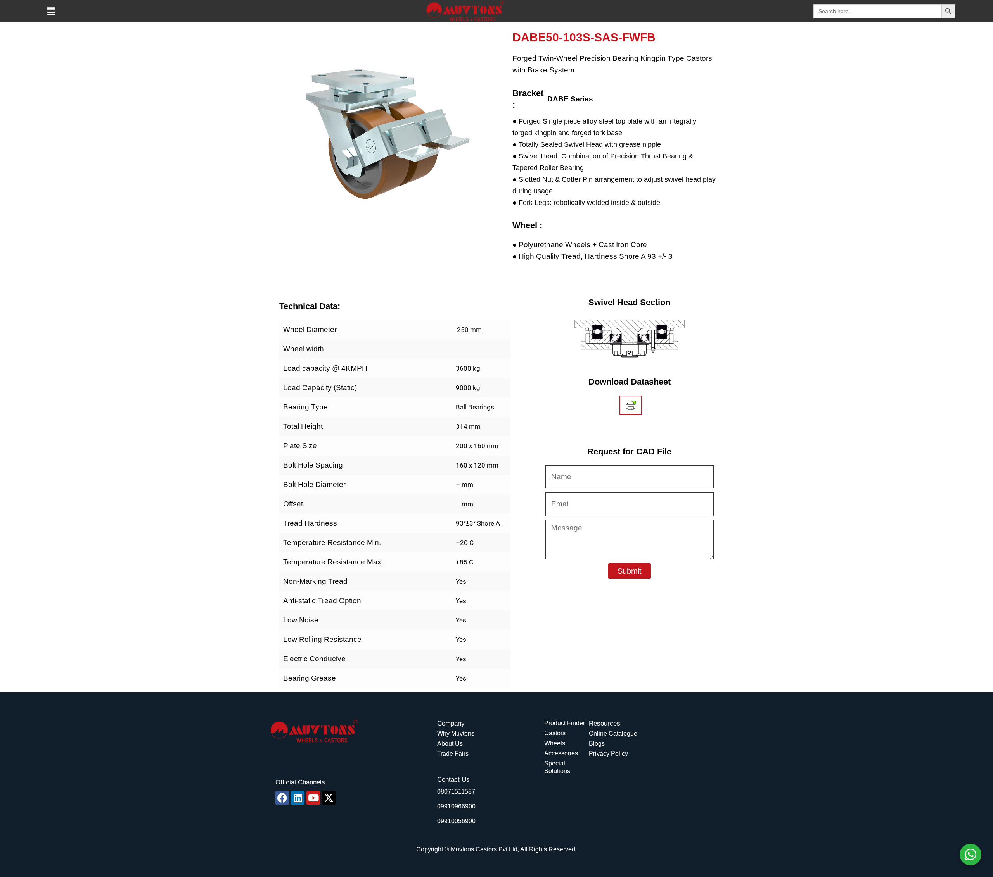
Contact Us (453, 779)
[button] (51, 11)
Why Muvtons (455, 733)
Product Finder (564, 723)
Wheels (554, 743)
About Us (450, 743)
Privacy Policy (608, 753)
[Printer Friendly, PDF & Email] (631, 405)
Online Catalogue (613, 733)
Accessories (561, 753)
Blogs (597, 743)
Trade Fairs (453, 753)
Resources (604, 723)
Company (451, 723)
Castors (555, 733)
